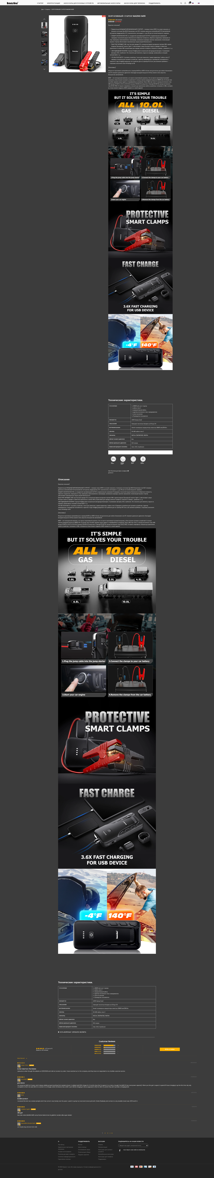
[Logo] (12, 3)
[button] (112, 20)
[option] (77, 43)
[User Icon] (185, 3)
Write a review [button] (170, 1049)
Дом (42, 9)
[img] (21, 1063)
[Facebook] (119, 1150)
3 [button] (107, 1133)
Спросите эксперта (79, 1032)
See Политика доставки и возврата (118, 471)
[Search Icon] (181, 3)
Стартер (47, 9)
